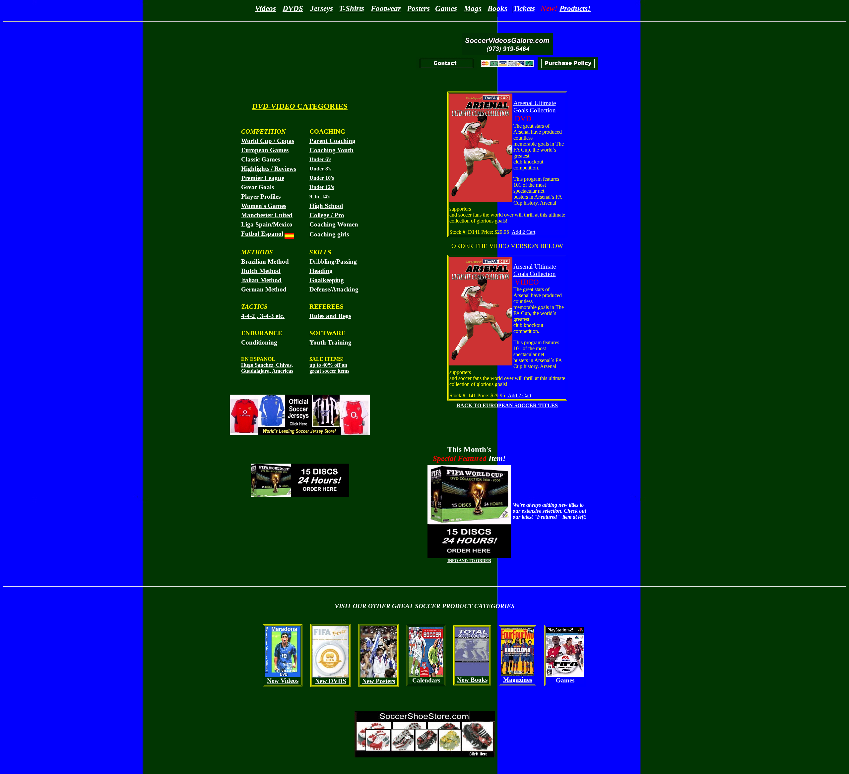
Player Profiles (261, 196)
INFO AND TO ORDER (469, 560)
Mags (473, 8)
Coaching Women (333, 224)
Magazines (517, 679)
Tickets (524, 8)
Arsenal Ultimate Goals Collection (534, 106)
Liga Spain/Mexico (267, 224)
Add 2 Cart (523, 232)
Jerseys (321, 8)
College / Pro (326, 215)
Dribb (333, 261)
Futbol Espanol (262, 233)
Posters (418, 8)
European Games (265, 150)
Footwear (386, 8)
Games (446, 8)
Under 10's (321, 178)
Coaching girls (329, 234)
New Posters (378, 680)
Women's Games (263, 205)
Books (497, 8)
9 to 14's (319, 196)
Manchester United (267, 215)
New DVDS (330, 680)
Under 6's (320, 159)
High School (326, 205)
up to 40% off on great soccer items (329, 368)
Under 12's (321, 187)
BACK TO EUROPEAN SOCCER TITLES (507, 405)
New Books (472, 679)
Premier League (262, 177)
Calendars (426, 680)
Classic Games (260, 159)
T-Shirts (351, 8)
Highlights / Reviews (268, 168)
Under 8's (320, 168)
